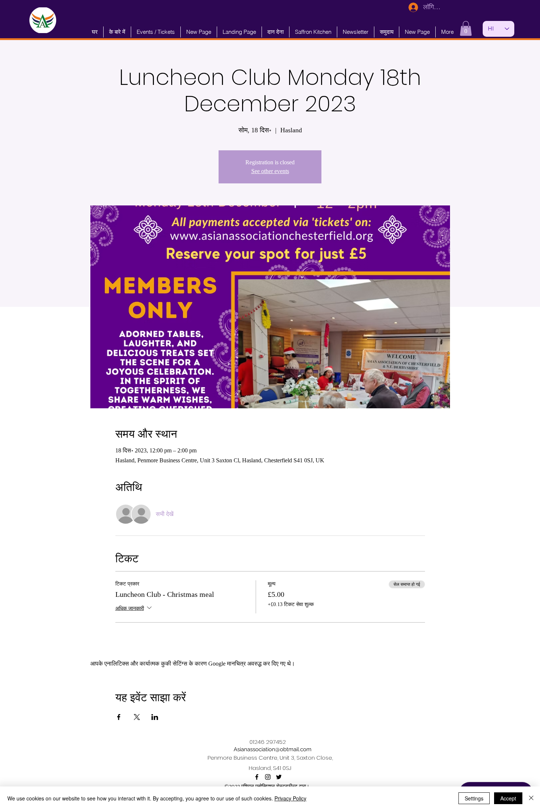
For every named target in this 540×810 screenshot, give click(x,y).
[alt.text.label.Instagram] (267, 777)
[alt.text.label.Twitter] (278, 777)
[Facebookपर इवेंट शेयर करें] (118, 717)
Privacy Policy (290, 798)
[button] (466, 28)
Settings (474, 798)
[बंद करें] (531, 798)
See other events (270, 171)
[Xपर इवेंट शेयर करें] (136, 717)
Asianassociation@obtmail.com (273, 749)
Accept (508, 798)
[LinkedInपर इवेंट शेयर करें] (154, 717)
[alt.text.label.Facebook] (256, 777)
